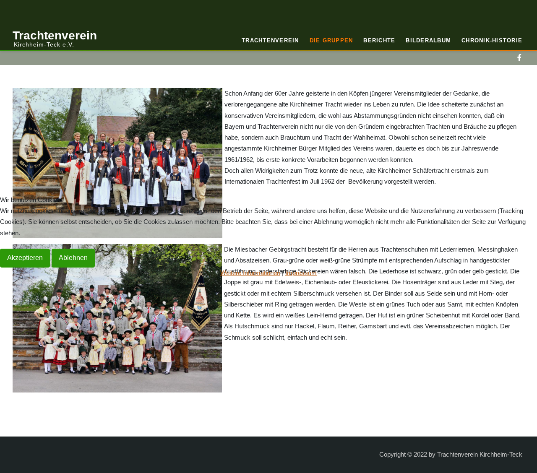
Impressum (301, 272)
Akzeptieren (25, 257)
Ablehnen (73, 257)
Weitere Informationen (250, 272)
